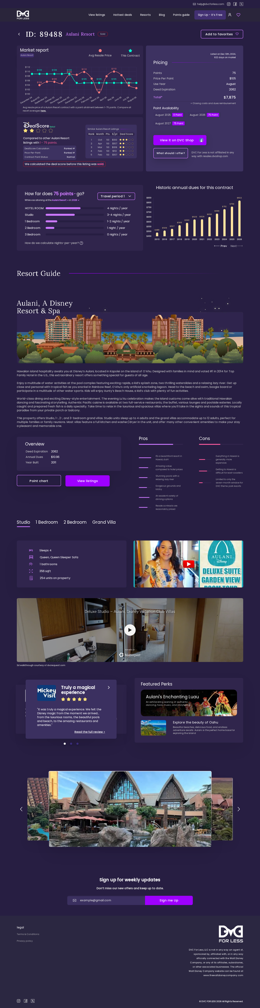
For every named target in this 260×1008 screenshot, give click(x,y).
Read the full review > (89, 732)
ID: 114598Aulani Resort (111, 151)
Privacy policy (25, 940)
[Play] (188, 564)
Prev (224, 246)
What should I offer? (171, 153)
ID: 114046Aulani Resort (111, 143)
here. (43, 110)
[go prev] (21, 809)
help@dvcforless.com (210, 4)
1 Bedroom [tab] (47, 522)
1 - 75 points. (48, 143)
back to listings (19, 34)
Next (233, 246)
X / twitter (241, 4)
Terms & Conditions (28, 934)
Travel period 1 (113, 196)
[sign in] (230, 15)
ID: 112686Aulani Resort (111, 147)
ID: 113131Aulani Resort (111, 139)
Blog (162, 15)
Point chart (39, 481)
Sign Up (210, 15)
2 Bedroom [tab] (75, 522)
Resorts (145, 15)
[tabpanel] (130, 598)
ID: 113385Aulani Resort (111, 154)
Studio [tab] (23, 522)
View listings (96, 15)
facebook (235, 4)
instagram (228, 4)
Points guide (181, 15)
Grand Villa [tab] (104, 522)
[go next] (238, 809)
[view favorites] (238, 15)
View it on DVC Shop (177, 140)
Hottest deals (122, 15)
